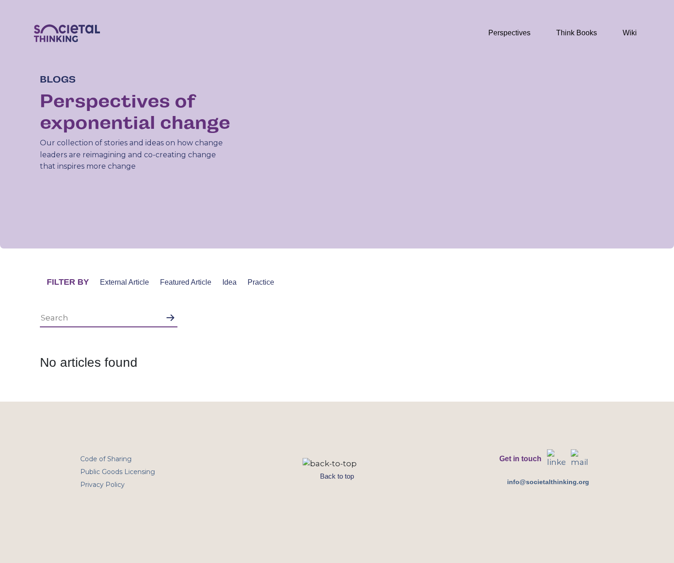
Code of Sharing (106, 459)
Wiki (630, 33)
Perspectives (509, 33)
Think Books (576, 33)
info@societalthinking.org (548, 482)
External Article (124, 282)
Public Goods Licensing (117, 472)
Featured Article (185, 282)
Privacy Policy (102, 484)
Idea (229, 282)
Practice (261, 282)
